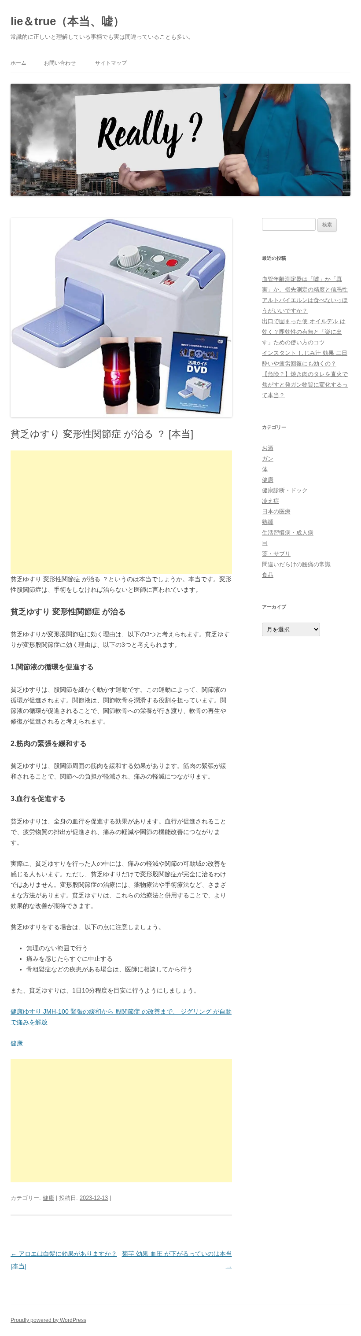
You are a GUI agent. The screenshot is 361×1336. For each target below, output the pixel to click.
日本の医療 (276, 511)
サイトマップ (111, 63)
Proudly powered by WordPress (48, 1320)
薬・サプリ (276, 553)
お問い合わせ (60, 63)
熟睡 (267, 522)
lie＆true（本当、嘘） (68, 21)
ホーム (18, 63)
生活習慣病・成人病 (287, 532)
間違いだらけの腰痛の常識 (296, 564)
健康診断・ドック (285, 490)
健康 (17, 1043)
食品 (267, 575)
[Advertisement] (121, 512)
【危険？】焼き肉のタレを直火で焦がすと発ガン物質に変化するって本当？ (305, 385)
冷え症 (270, 501)
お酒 (267, 448)
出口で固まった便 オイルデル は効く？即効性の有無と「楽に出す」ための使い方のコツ (304, 332)
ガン (267, 458)
